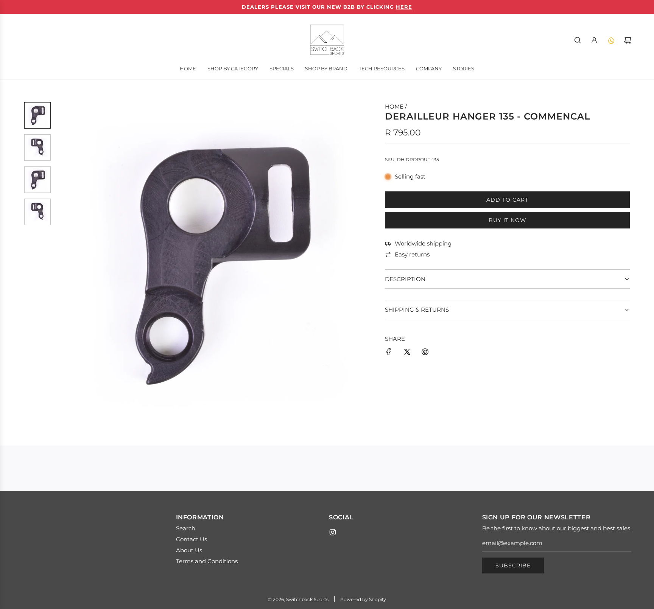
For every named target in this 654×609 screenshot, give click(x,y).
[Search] (577, 40)
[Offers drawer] (611, 40)
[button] (62, 262)
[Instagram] (332, 532)
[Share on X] (407, 353)
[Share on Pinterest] (425, 353)
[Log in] (594, 40)
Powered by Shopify (363, 599)
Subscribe (513, 565)
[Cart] (627, 40)
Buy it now (507, 220)
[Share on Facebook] (388, 353)
